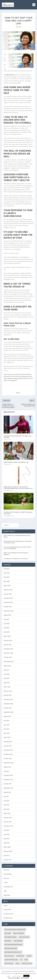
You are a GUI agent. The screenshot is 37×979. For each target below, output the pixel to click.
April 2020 (6, 843)
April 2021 (6, 809)
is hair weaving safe (11, 959)
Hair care (18, 27)
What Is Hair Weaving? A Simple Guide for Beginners (16, 553)
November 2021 (8, 779)
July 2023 (6, 720)
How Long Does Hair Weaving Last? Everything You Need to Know (17, 542)
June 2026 (6, 573)
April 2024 (6, 682)
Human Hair (20, 956)
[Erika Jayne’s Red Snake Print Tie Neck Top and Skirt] (18, 424)
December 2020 (8, 826)
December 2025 (8, 598)
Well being (7, 895)
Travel (5, 882)
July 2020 (6, 830)
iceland (29, 956)
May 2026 (6, 577)
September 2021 (8, 788)
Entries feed (7, 909)
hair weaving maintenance (13, 944)
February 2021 (8, 817)
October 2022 (8, 758)
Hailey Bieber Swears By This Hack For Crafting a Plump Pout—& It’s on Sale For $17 (18, 487)
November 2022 (8, 754)
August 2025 (7, 615)
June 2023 (6, 725)
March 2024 (7, 687)
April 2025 (6, 632)
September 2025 (8, 611)
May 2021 (6, 805)
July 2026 (6, 568)
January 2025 (7, 644)
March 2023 (7, 737)
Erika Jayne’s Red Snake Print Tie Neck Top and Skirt (17, 436)
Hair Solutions (24, 937)
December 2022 (8, 750)
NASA (26, 959)
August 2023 (7, 716)
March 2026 (7, 585)
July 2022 (6, 771)
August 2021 (7, 792)
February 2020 (8, 851)
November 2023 (8, 704)
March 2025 (7, 636)
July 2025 (6, 619)
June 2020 (6, 834)
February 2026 (8, 590)
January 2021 (7, 822)
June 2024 (6, 674)
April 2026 (6, 581)
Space (17, 963)
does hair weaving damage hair (15, 929)
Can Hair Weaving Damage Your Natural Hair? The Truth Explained (17, 547)
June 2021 (6, 800)
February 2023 (8, 741)
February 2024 (8, 691)
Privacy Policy (25, 978)
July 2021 (6, 796)
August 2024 (7, 666)
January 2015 (7, 860)
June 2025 (6, 623)
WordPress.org (8, 918)
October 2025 (8, 606)
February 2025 (8, 640)
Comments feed (8, 914)
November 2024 (8, 653)
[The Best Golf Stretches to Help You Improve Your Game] (18, 501)
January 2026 (7, 594)
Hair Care (8, 933)
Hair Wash (8, 941)
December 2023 (8, 699)
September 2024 (8, 661)
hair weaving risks (11, 948)
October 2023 (8, 708)
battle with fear (10, 75)
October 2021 (8, 784)
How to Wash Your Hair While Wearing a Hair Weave (17, 536)
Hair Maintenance (11, 937)
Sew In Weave (9, 963)
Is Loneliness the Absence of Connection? (16, 558)
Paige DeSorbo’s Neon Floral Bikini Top (16, 462)
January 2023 (7, 746)
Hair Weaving (8, 874)
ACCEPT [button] (26, 976)
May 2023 (6, 729)
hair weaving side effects (13, 952)
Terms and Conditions (14, 978)
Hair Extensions (18, 933)
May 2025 (6, 628)
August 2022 (7, 767)
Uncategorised (8, 887)
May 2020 (6, 838)
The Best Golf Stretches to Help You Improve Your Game (18, 512)
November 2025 (8, 602)
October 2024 (8, 657)
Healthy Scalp (9, 956)
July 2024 (6, 670)
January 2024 (7, 695)
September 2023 (8, 712)
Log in (5, 905)
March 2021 (7, 813)
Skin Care (6, 878)
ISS (21, 959)
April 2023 (6, 733)
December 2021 (8, 775)
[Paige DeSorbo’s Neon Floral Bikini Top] (18, 451)
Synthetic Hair (27, 963)
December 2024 (8, 649)
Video (5, 891)
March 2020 (7, 847)
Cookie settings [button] (16, 976)
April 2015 (6, 855)
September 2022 (8, 762)
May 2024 (6, 678)
